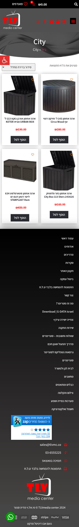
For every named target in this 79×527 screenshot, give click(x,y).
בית (44, 49)
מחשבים (68, 376)
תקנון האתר (66, 271)
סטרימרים (67, 360)
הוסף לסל (59, 139)
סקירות (69, 263)
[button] (5, 60)
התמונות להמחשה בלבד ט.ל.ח (56, 287)
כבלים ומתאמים (64, 385)
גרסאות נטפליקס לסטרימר (58, 352)
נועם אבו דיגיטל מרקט (39, 524)
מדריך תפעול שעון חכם (60, 344)
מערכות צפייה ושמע (62, 401)
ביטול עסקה (66, 279)
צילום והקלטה (65, 393)
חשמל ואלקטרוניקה (62, 409)
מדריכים (68, 255)
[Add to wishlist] (71, 79)
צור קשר (68, 295)
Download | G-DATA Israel (57, 311)
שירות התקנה (65, 328)
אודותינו (68, 246)
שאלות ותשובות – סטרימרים (57, 336)
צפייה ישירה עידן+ (63, 320)
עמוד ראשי (67, 238)
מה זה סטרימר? (64, 303)
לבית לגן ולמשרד (63, 368)
